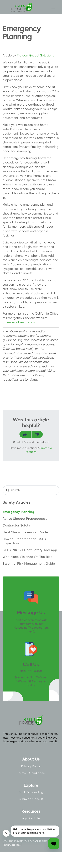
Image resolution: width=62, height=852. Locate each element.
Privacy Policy (31, 766)
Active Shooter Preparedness (25, 518)
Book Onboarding (31, 792)
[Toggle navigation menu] (53, 7)
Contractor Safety (16, 525)
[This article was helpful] (25, 434)
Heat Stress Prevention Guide (25, 532)
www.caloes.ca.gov (21, 322)
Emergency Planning (18, 512)
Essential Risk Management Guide (29, 563)
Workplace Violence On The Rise (28, 557)
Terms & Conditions (31, 773)
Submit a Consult (31, 799)
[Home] (21, 7)
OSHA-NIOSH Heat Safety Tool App (30, 550)
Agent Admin (31, 818)
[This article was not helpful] (37, 434)
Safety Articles (16, 502)
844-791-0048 (31, 671)
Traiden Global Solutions (35, 55)
